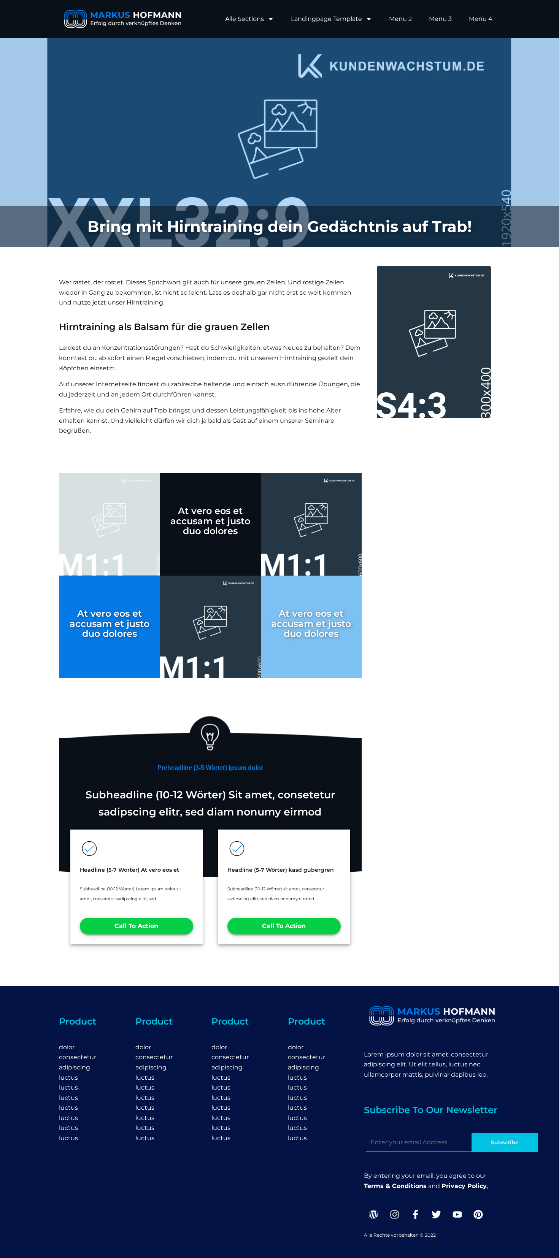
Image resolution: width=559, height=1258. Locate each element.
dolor (67, 1047)
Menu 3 (440, 18)
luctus (68, 1077)
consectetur (77, 1057)
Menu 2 (400, 18)
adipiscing (74, 1067)
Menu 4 (480, 18)
